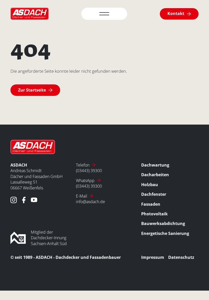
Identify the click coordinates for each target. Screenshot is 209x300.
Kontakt (175, 13)
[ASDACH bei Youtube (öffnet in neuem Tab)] (34, 200)
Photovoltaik (154, 214)
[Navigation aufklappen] (104, 14)
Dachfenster (153, 194)
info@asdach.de (90, 201)
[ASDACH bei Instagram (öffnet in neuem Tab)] (13, 200)
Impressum (152, 257)
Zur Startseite (32, 90)
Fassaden (150, 204)
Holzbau (149, 184)
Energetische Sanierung (165, 233)
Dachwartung (155, 165)
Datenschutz (181, 257)
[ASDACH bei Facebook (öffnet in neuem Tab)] (24, 200)
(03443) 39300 (89, 170)
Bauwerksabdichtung (163, 223)
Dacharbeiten (155, 174)
